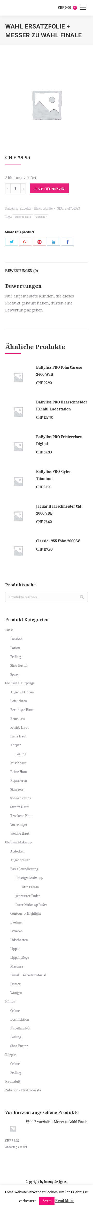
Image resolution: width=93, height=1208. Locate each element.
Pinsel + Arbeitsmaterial (28, 975)
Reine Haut (18, 772)
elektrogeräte (22, 216)
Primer (15, 984)
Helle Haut (18, 736)
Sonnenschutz (20, 798)
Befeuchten (18, 701)
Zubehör (41, 216)
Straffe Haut (19, 807)
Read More (64, 1200)
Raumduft (12, 1081)
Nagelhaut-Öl (20, 1028)
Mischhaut (18, 763)
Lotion (15, 648)
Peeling (15, 657)
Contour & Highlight (25, 913)
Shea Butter (19, 665)
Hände (10, 1001)
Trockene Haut (21, 816)
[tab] (46, 268)
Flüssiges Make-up (29, 878)
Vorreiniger (18, 824)
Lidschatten (19, 940)
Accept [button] (46, 1201)
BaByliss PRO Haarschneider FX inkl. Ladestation (61, 405)
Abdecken (17, 851)
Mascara (16, 966)
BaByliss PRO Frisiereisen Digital (59, 440)
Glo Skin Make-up (18, 842)
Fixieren (16, 931)
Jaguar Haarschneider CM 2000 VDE (58, 510)
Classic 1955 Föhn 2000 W (58, 541)
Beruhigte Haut (22, 710)
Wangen (16, 993)
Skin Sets (16, 789)
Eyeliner (16, 922)
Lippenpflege (19, 957)
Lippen (15, 949)
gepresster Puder (28, 896)
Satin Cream (30, 887)
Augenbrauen (20, 860)
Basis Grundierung (24, 869)
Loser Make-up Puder (31, 905)
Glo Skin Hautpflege (19, 683)
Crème (15, 1010)
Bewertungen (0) (21, 270)
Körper (15, 745)
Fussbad (16, 639)
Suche (82, 597)
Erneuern (17, 718)
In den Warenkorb (49, 188)
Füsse (9, 630)
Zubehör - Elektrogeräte (36, 208)
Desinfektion (19, 1019)
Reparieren (18, 780)
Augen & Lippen (22, 692)
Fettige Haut (19, 727)
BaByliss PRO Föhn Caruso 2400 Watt (59, 371)
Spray (14, 674)
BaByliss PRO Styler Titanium (53, 475)
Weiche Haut (19, 833)
